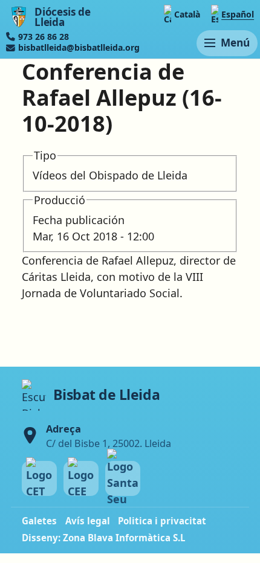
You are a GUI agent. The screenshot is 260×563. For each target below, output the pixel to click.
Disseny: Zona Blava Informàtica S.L (104, 538)
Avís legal (87, 521)
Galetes (39, 521)
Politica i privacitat (162, 521)
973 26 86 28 (43, 37)
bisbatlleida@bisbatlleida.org (79, 48)
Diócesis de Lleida (62, 17)
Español (237, 14)
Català (187, 14)
